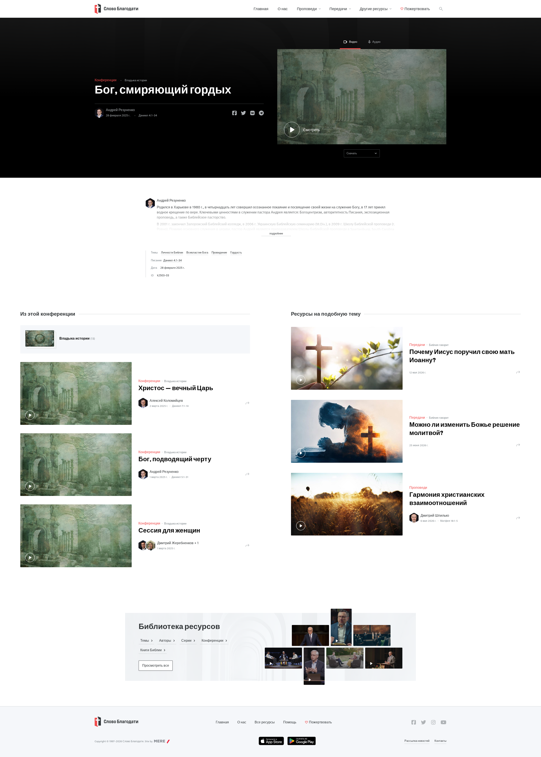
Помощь (289, 722)
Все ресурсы (265, 722)
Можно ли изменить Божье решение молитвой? (464, 429)
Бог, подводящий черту (174, 459)
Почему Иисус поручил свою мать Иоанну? (462, 356)
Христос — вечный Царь (175, 388)
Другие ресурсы (374, 9)
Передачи (338, 9)
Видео (353, 41)
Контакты (440, 740)
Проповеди (307, 9)
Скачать (352, 153)
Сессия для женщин (169, 531)
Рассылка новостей (416, 740)
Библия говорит (439, 345)
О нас (283, 9)
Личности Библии (172, 252)
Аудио (376, 41)
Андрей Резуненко (120, 110)
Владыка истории (136, 80)
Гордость (236, 252)
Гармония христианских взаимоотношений (447, 499)
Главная (261, 9)
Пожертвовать (417, 9)
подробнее (276, 233)
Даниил (148, 115)
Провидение (219, 252)
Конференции (105, 80)
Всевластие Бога (197, 252)
